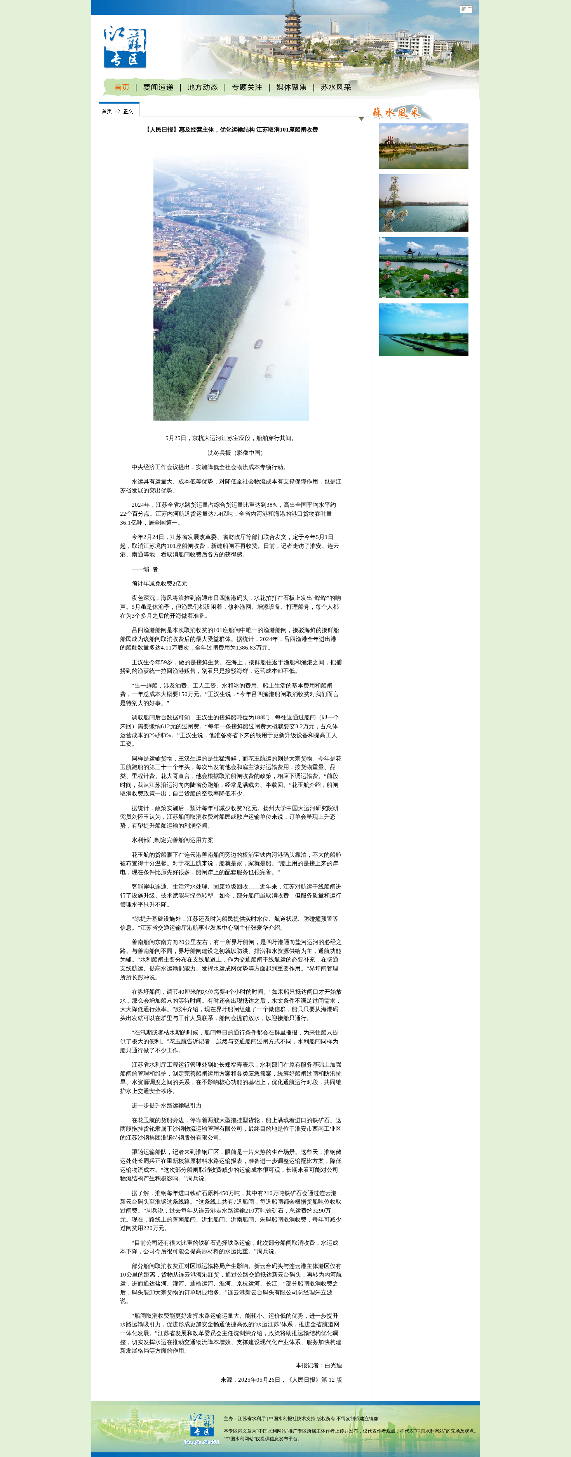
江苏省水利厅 (252, 1418)
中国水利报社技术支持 (293, 1418)
